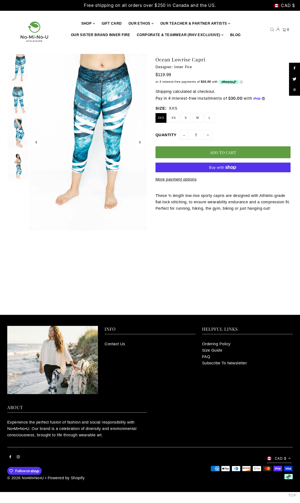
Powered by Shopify (66, 478)
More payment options (176, 179)
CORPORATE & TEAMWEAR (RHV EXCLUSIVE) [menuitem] (178, 35)
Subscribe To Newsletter (224, 363)
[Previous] (36, 142)
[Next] (140, 142)
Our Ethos (139, 23)
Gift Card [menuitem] (112, 23)
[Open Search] (272, 29)
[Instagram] (18, 457)
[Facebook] (10, 457)
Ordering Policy (216, 344)
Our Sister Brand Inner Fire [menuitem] (100, 35)
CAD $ (288, 5)
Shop (86, 23)
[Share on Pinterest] (294, 90)
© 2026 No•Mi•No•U (25, 478)
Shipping (163, 91)
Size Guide (212, 350)
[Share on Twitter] (294, 79)
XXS (161, 117)
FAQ (206, 356)
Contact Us (115, 344)
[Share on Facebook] (294, 68)
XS (174, 117)
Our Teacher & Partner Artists (193, 23)
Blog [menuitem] (235, 35)
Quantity (166, 135)
